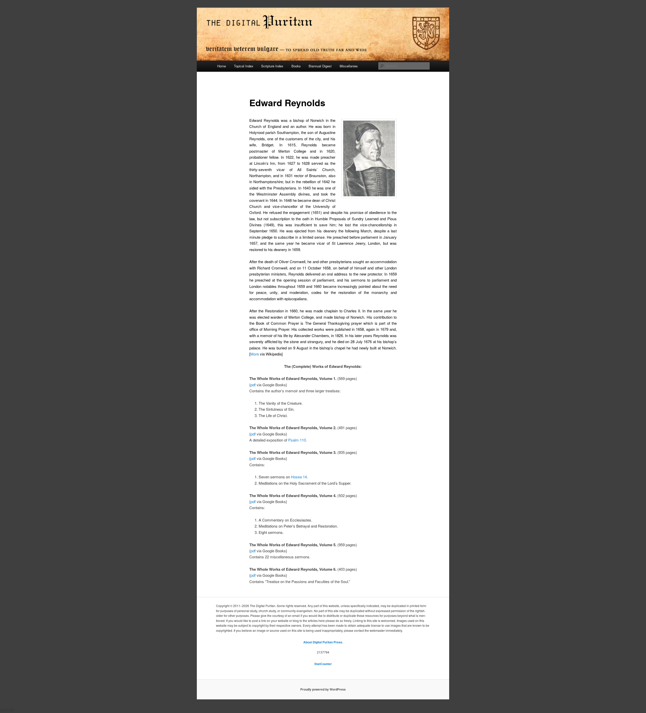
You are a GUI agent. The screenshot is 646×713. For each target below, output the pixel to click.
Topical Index (243, 66)
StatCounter (323, 664)
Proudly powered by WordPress (323, 689)
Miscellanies (349, 66)
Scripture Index (272, 66)
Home (221, 66)
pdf (253, 384)
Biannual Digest (320, 66)
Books (296, 66)
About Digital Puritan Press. (323, 642)
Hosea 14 (299, 476)
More (254, 353)
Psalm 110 (297, 440)
